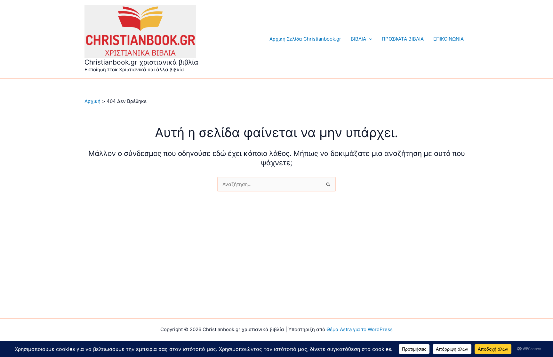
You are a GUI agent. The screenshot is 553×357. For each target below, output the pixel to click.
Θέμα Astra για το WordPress (359, 329)
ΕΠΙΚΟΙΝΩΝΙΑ (448, 39)
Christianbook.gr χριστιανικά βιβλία (141, 62)
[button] (369, 39)
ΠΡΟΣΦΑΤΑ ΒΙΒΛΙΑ (403, 39)
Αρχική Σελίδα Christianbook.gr (305, 39)
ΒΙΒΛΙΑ (358, 39)
